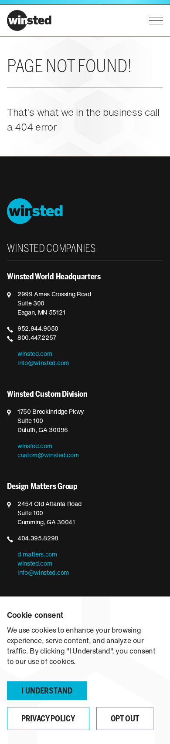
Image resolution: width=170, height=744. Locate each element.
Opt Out (125, 719)
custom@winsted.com (47, 455)
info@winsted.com (43, 363)
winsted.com (34, 354)
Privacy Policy (48, 719)
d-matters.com (37, 555)
